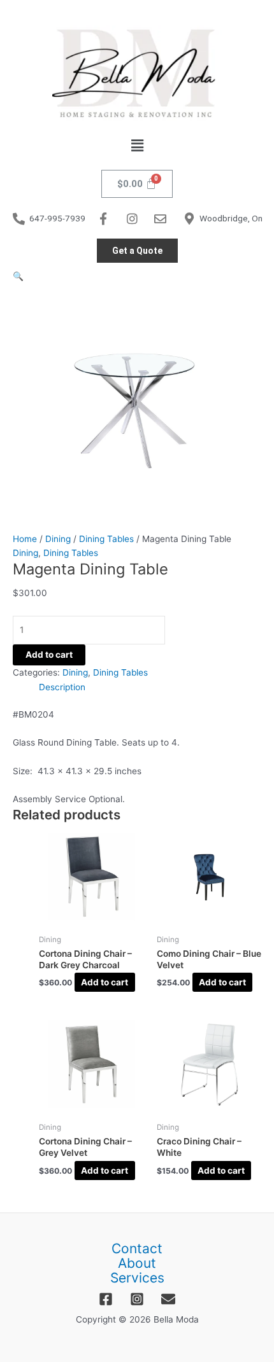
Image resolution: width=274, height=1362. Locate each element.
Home (25, 539)
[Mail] (168, 1299)
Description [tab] (62, 687)
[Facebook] (106, 1299)
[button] (137, 145)
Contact (137, 1249)
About (137, 1263)
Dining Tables (106, 539)
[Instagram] (137, 1299)
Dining (58, 539)
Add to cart (49, 655)
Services (137, 1278)
